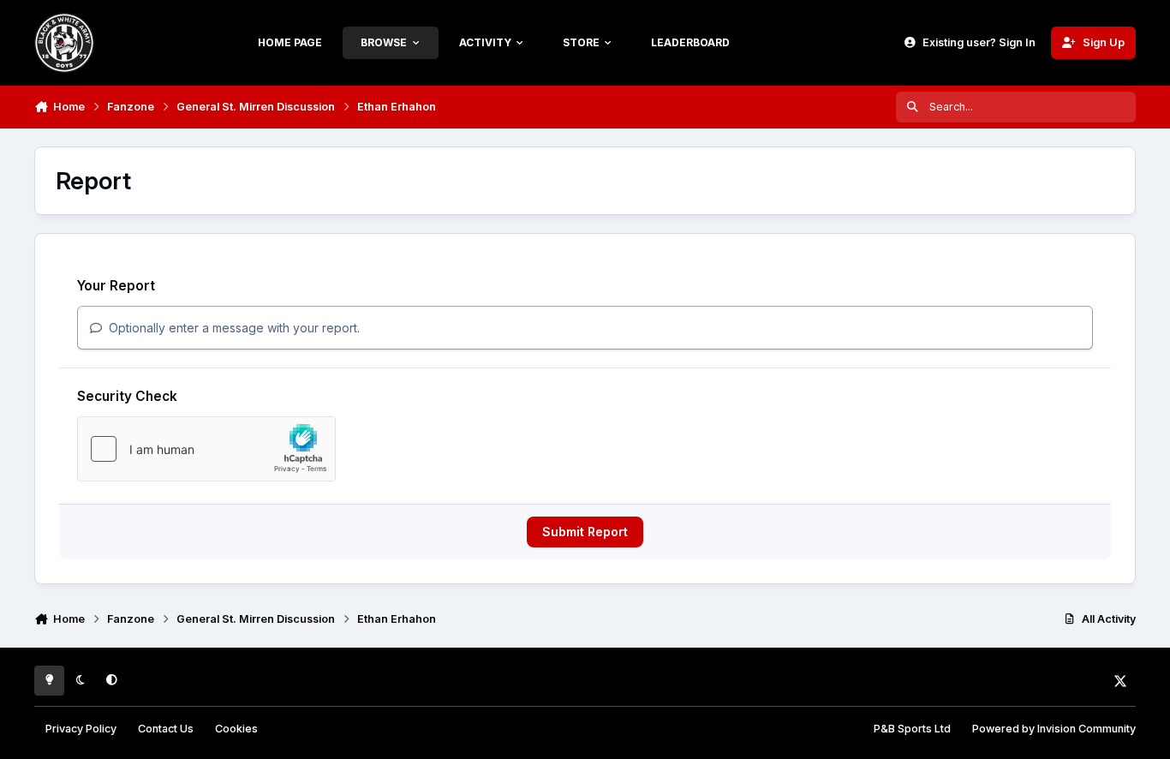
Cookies (236, 728)
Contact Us (166, 728)
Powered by (1054, 728)
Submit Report (585, 531)
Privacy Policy (80, 728)
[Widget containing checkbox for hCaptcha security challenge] (206, 448)
